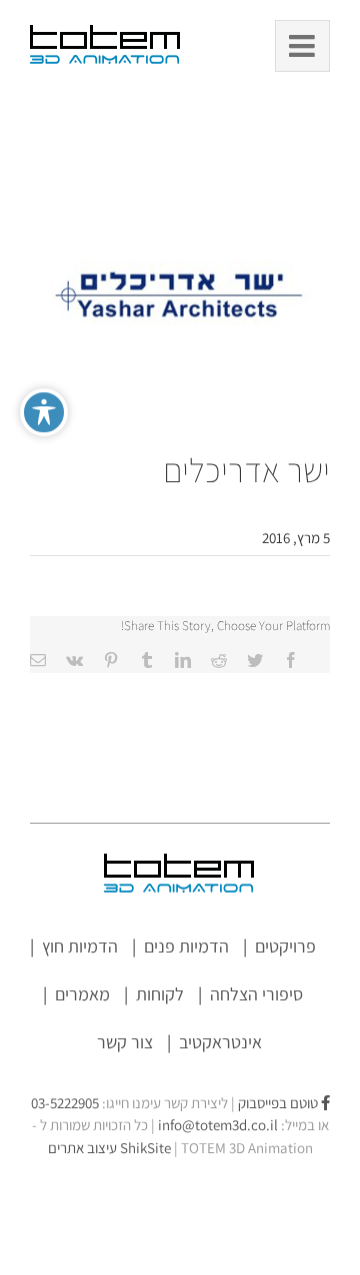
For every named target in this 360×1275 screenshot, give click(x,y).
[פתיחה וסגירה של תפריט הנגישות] (44, 412)
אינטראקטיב (220, 1041)
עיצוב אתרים (109, 1147)
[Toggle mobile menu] (302, 46)
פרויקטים (285, 946)
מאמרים (82, 993)
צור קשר (125, 1041)
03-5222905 (65, 1102)
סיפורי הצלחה (256, 993)
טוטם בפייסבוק (279, 1102)
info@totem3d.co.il (218, 1124)
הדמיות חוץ (80, 946)
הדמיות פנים (186, 946)
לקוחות (160, 993)
